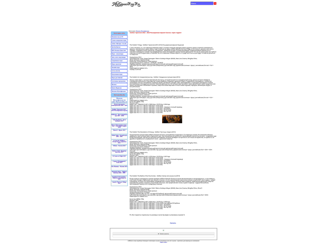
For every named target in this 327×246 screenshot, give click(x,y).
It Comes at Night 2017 (119, 156)
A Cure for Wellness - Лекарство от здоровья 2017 (119, 141)
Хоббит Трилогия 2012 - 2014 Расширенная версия (119, 110)
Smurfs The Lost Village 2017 (119, 182)
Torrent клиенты (164, 234)
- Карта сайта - (163, 242)
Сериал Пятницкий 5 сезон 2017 (119, 162)
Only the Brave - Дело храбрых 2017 (119, 120)
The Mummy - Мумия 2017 (119, 166)
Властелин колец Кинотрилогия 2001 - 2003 (119, 104)
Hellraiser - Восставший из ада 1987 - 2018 (119, 115)
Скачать (173, 223)
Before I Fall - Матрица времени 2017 (119, 151)
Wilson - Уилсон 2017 (119, 145)
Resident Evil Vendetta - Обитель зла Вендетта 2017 (119, 178)
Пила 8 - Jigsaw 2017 (119, 130)
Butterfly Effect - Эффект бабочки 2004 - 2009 (119, 172)
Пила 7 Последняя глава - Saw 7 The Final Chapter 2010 (119, 126)
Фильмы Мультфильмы (142, 31)
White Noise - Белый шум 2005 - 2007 (119, 136)
